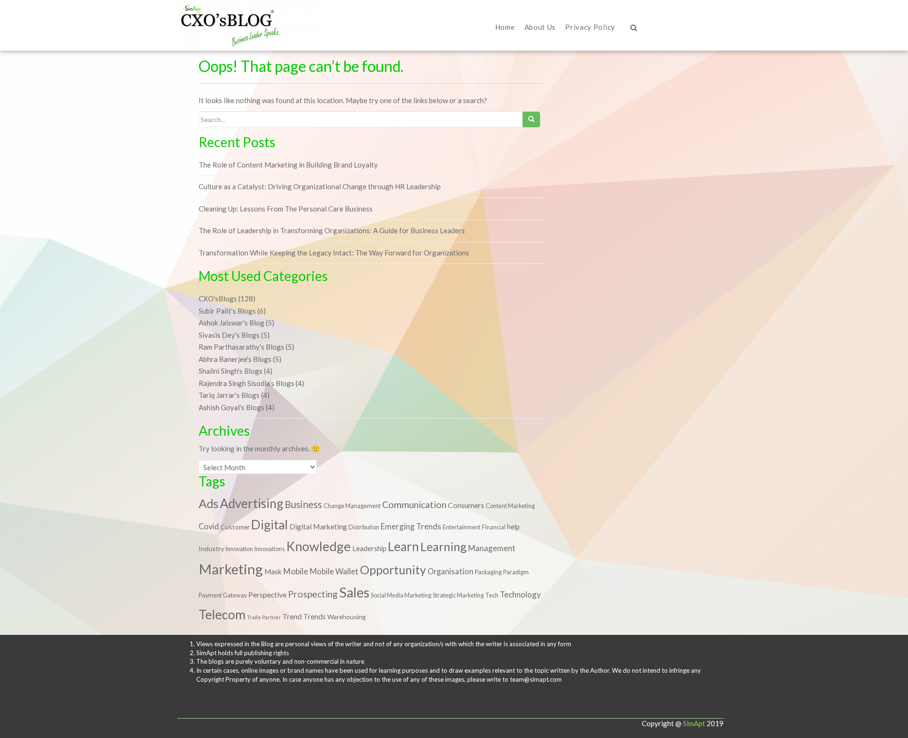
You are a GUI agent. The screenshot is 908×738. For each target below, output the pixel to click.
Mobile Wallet (334, 571)
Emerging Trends (411, 526)
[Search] (528, 46)
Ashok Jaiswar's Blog (231, 322)
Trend (292, 616)
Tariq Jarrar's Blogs (229, 395)
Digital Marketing (318, 526)
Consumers (466, 505)
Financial (494, 527)
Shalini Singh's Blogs (230, 371)
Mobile (295, 571)
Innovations (269, 549)
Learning (443, 546)
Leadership (369, 548)
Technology (520, 594)
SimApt (694, 723)
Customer (235, 527)
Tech (491, 595)
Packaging (488, 572)
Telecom (222, 614)
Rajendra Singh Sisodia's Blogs (246, 383)
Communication (414, 504)
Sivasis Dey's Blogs (229, 335)
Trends (314, 616)
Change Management (352, 506)
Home (505, 27)
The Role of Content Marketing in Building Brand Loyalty (288, 164)
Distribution (364, 527)
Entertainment (461, 527)
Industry (211, 549)
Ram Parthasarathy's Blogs (241, 347)
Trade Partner (264, 617)
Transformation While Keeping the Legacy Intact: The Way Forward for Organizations (334, 252)
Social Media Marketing (401, 595)
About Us (540, 27)
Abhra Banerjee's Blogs (235, 359)
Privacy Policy (590, 27)
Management (491, 548)
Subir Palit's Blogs (227, 311)
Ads (208, 503)
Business (303, 504)
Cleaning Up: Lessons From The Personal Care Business (286, 208)
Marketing (231, 569)
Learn (403, 546)
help (513, 526)
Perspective (267, 594)
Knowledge (318, 546)
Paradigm (516, 572)
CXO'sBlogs (218, 298)
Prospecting (313, 594)
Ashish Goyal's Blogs (231, 407)
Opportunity (393, 569)
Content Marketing (510, 506)
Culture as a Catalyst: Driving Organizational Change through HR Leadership (320, 186)
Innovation (239, 549)
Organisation (450, 571)
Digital (269, 524)
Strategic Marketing (458, 595)
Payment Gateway (223, 595)
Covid (209, 526)
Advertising (251, 503)
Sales (354, 592)
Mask (272, 571)
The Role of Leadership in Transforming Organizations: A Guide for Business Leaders (332, 230)
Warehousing (346, 617)
